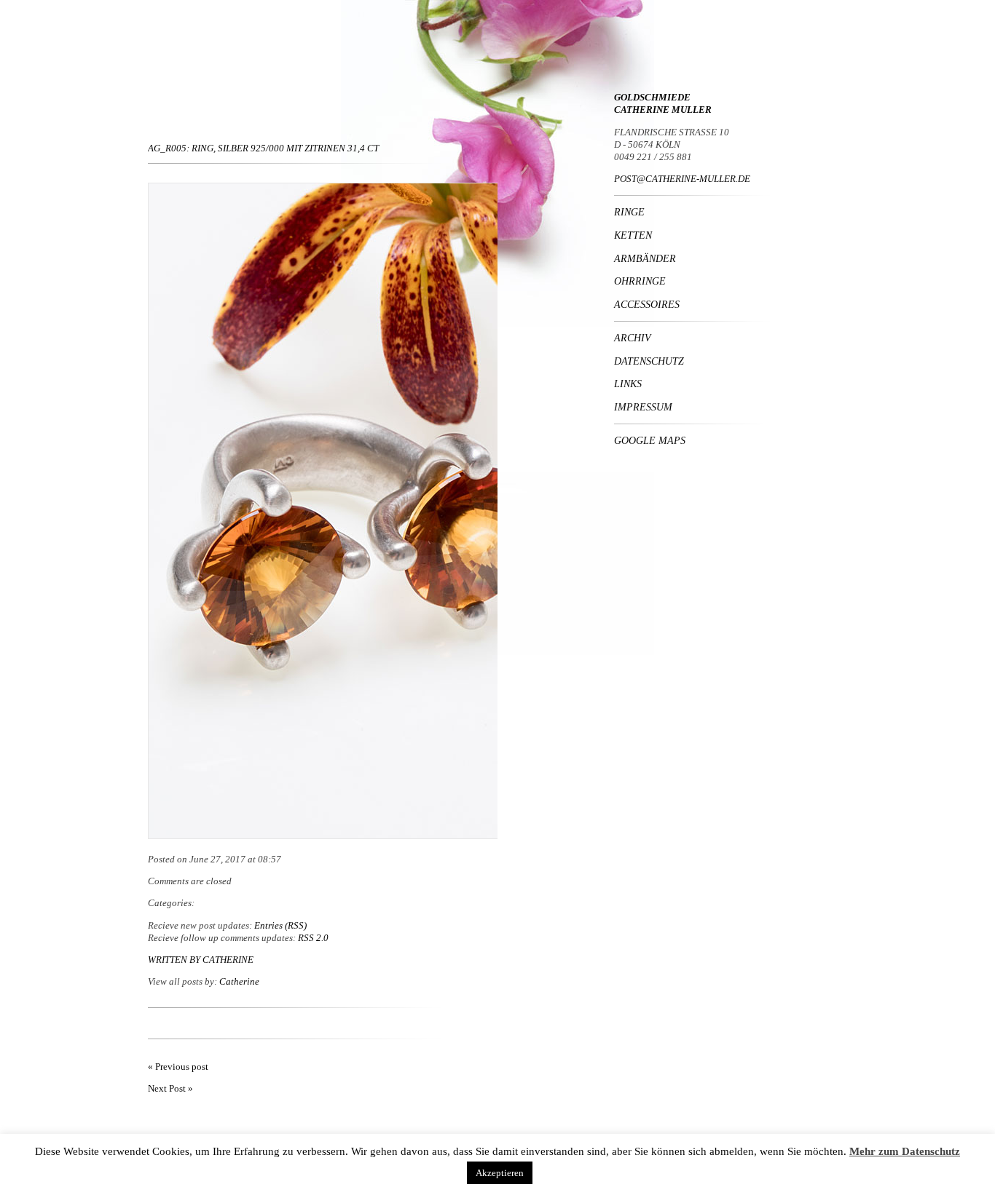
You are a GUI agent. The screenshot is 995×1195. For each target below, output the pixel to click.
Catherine (227, 959)
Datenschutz (649, 361)
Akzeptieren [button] (500, 1172)
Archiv (632, 338)
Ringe (629, 212)
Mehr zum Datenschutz (904, 1151)
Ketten (633, 235)
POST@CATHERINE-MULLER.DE (682, 178)
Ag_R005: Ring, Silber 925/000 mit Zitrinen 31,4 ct (263, 148)
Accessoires (647, 304)
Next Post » (170, 1088)
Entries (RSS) (280, 925)
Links (628, 383)
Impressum (643, 407)
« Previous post (178, 1066)
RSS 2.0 (313, 937)
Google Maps (649, 440)
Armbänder (645, 258)
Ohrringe (640, 281)
